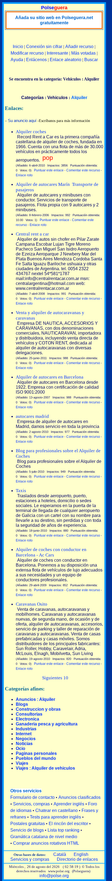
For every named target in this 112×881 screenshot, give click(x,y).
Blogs (22, 704)
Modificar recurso (27, 53)
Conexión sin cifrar (44, 46)
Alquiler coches (31, 131)
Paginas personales (36, 753)
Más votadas (83, 53)
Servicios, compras (31, 804)
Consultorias (29, 714)
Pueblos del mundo (36, 758)
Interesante (57, 53)
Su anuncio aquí (22, 120)
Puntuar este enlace (49, 170)
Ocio (20, 748)
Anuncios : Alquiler (35, 699)
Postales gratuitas (27, 823)
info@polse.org (54, 875)
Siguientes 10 (55, 677)
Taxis (21, 490)
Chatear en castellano (56, 810)
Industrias (26, 729)
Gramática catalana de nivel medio (43, 836)
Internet (24, 733)
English (81, 854)
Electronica (27, 719)
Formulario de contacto (32, 797)
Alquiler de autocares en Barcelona (49, 377)
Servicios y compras (29, 859)
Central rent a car (32, 234)
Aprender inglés (69, 804)
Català (59, 854)
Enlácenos (36, 59)
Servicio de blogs (27, 830)
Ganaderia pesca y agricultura (46, 724)
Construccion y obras (38, 709)
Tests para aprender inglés (55, 817)
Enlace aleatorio (65, 59)
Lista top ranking (63, 830)
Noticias (24, 743)
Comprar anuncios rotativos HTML (46, 843)
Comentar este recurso (83, 170)
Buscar (91, 59)
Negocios (26, 738)
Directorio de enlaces (77, 859)
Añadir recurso (79, 46)
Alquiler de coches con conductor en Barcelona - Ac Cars (51, 552)
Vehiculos (57, 97)
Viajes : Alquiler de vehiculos (45, 768)
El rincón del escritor (68, 823)
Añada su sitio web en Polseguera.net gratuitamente (54, 20)
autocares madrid (32, 416)
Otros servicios (26, 790)
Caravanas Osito (31, 604)
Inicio (18, 46)
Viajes (22, 763)
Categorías (32, 97)
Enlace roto (24, 175)
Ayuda (17, 59)
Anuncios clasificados (79, 797)
